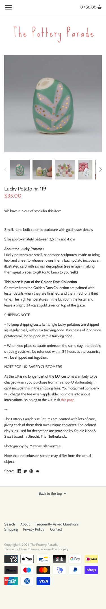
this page (67, 399)
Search (9, 524)
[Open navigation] (8, 7)
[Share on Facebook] (19, 470)
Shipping (11, 529)
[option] (20, 169)
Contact (56, 529)
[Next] (100, 169)
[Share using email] (37, 470)
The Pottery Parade (43, 545)
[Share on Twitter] (25, 470)
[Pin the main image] (31, 470)
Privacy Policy (33, 529)
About (25, 524)
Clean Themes (29, 549)
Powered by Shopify (54, 549)
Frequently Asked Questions (57, 524)
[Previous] (5, 169)
